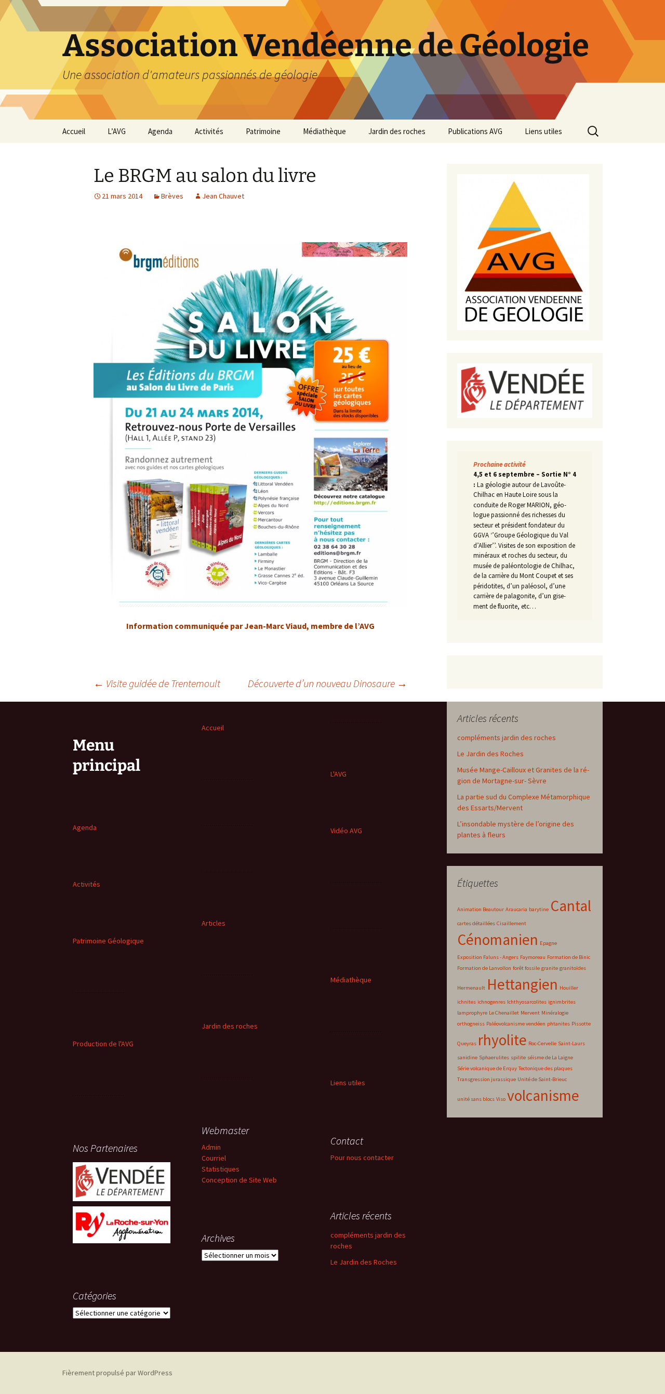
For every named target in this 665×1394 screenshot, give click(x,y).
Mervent (530, 1012)
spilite (518, 1057)
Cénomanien (497, 939)
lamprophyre (472, 1012)
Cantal (570, 905)
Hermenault (471, 987)
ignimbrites (562, 1001)
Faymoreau (533, 957)
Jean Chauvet (223, 196)
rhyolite (502, 1039)
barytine (539, 909)
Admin (211, 1147)
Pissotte (581, 1023)
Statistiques (221, 1169)
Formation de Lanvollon (484, 968)
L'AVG (338, 774)
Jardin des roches (396, 131)
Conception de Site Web (239, 1180)
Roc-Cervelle (542, 1043)
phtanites (558, 1023)
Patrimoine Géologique (108, 940)
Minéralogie (554, 1012)
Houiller (569, 987)
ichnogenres (491, 1001)
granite (549, 968)
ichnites (466, 1001)
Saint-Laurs (571, 1043)
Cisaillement (511, 923)
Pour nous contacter (362, 1157)
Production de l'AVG (103, 1043)
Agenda (160, 131)
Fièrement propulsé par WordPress (117, 1372)
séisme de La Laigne (550, 1057)
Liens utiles (543, 131)
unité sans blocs (476, 1099)
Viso (501, 1099)
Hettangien (522, 984)
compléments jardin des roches (506, 737)
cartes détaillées (476, 923)
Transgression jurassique (486, 1079)
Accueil (73, 131)
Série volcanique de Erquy (487, 1068)
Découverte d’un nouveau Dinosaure (327, 683)
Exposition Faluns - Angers (487, 957)
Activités (209, 131)
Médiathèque (324, 131)
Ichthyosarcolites (527, 1001)
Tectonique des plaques (545, 1068)
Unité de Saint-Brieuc (542, 1079)
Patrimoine (263, 131)
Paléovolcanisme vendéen (516, 1023)
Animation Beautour (480, 909)
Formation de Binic (568, 957)
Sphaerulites (494, 1057)
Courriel (214, 1158)
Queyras (466, 1043)
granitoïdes (573, 968)
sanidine (467, 1057)
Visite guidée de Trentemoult (157, 683)
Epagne (548, 943)
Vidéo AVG (346, 830)
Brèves (172, 196)
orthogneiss (471, 1023)
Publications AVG (475, 131)
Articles (213, 923)
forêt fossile (526, 968)
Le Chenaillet (504, 1012)
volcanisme (543, 1095)
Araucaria (516, 909)
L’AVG (117, 131)
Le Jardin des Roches (490, 753)
